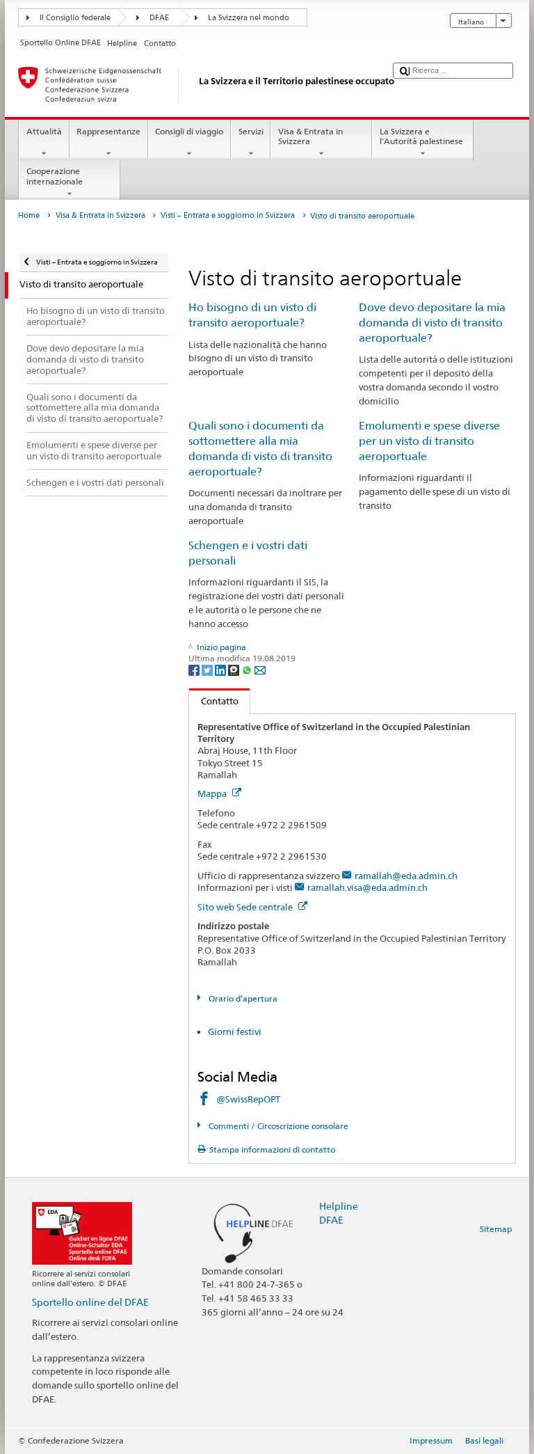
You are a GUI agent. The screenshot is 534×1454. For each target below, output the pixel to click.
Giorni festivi (234, 1031)
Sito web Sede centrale (246, 906)
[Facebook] (195, 669)
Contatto (213, 700)
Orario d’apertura (242, 998)
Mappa (213, 793)
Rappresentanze (108, 131)
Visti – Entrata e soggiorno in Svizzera (228, 215)
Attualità (44, 131)
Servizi (251, 131)
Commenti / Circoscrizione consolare (277, 1126)
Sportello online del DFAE (90, 1302)
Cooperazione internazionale (54, 176)
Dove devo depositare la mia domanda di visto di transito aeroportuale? (432, 323)
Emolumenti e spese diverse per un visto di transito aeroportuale (429, 441)
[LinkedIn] (221, 669)
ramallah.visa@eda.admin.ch (367, 887)
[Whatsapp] (247, 669)
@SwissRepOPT (248, 1099)
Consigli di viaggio (189, 131)
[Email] (260, 669)
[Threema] (234, 669)
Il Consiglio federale (75, 17)
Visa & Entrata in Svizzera (310, 136)
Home (29, 215)
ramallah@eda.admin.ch (406, 875)
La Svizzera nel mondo (248, 17)
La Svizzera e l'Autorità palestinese (421, 136)
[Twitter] (208, 669)
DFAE (159, 17)
